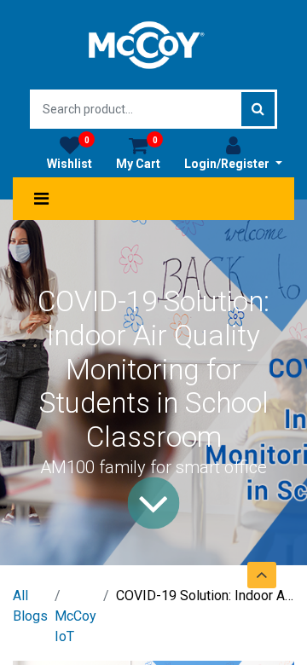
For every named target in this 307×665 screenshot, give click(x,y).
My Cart (138, 153)
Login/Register (228, 164)
